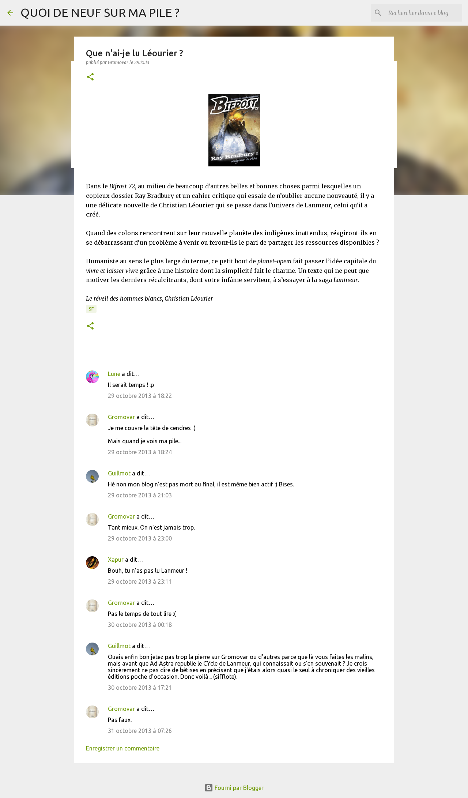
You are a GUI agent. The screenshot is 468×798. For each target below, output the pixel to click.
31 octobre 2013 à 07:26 (140, 730)
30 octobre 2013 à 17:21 (140, 687)
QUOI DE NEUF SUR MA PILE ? (100, 12)
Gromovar (121, 417)
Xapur (116, 559)
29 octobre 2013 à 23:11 (140, 581)
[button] (90, 77)
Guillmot (119, 473)
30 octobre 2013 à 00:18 (140, 624)
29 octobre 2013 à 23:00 (140, 538)
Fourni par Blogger (238, 787)
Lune (114, 373)
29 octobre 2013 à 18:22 (140, 395)
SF (91, 308)
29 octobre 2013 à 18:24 (140, 452)
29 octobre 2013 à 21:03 (140, 495)
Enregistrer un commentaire (122, 748)
